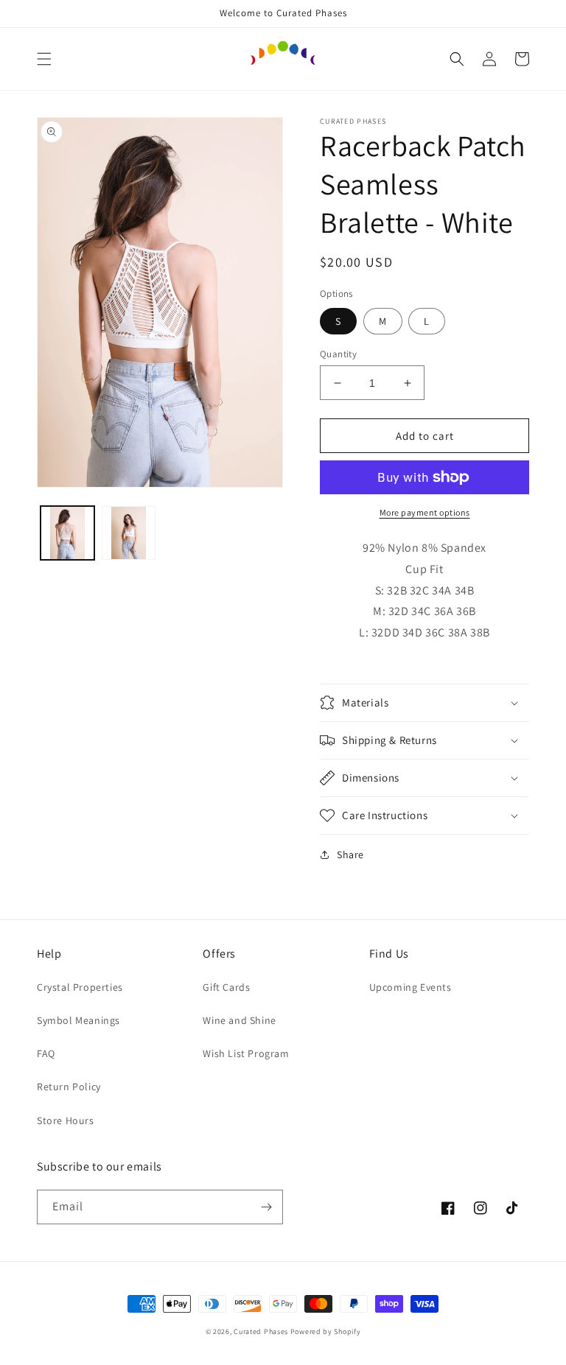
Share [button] (350, 854)
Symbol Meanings (78, 1020)
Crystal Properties (80, 987)
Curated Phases (261, 1331)
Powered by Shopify (325, 1331)
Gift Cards (226, 987)
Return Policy (69, 1086)
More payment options (425, 512)
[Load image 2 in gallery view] (129, 533)
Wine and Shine (239, 1020)
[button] (44, 59)
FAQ (46, 1053)
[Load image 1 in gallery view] (67, 533)
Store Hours (65, 1120)
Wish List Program (246, 1053)
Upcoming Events (410, 987)
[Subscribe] (266, 1207)
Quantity (338, 354)
